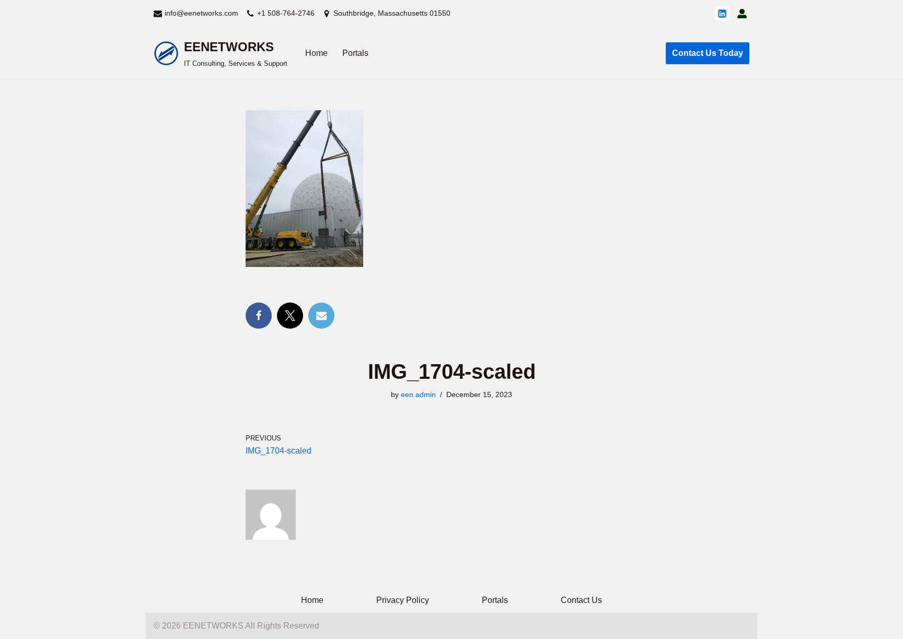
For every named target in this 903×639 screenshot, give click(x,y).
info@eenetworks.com (201, 13)
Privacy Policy (402, 600)
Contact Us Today (707, 53)
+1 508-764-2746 (286, 13)
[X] (290, 316)
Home (316, 53)
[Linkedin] (722, 13)
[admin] (742, 13)
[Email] (321, 316)
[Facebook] (259, 316)
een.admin (418, 394)
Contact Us (581, 600)
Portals (355, 53)
